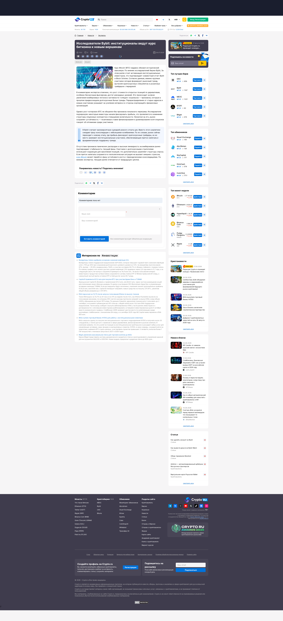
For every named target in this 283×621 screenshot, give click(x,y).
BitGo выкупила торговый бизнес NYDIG (192, 298)
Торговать (197, 80)
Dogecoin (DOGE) (81, 527)
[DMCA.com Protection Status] (141, 602)
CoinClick (181, 173)
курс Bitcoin (81, 157)
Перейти (198, 138)
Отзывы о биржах (148, 524)
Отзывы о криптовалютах (151, 527)
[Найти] (99, 19)
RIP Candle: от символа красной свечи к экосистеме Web (194, 347)
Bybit (88, 62)
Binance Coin (180, 223)
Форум (144, 531)
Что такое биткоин (82, 503)
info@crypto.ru (204, 518)
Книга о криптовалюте (150, 541)
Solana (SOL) (79, 524)
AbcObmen (181, 146)
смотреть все (188, 123)
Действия (198, 197)
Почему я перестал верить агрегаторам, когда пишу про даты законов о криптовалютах (194, 381)
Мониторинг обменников (128, 503)
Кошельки (121, 26)
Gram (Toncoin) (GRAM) (83, 520)
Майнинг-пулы (160, 26)
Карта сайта (146, 534)
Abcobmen (123, 506)
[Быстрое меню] (184, 20)
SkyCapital (181, 155)
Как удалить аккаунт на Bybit (182, 440)
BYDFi (179, 106)
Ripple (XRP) (79, 513)
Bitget (179, 115)
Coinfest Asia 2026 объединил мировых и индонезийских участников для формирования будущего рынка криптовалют (194, 284)
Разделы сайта (148, 499)
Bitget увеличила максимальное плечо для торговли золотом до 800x (105, 335)
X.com (199, 35)
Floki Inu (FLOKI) (81, 534)
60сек (121, 513)
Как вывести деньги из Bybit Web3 (184, 448)
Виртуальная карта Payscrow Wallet (184, 474)
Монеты (78, 499)
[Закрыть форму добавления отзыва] (160, 209)
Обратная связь (99, 554)
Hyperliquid (181, 214)
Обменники (107, 26)
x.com (169, 20)
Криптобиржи (103, 499)
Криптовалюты (80, 26)
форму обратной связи (197, 517)
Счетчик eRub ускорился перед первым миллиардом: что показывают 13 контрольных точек (194, 413)
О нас (88, 554)
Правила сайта (191, 554)
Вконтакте (206, 35)
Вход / (192, 19)
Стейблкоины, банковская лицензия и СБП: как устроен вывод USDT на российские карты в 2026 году (194, 363)
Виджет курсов (147, 545)
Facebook (202, 35)
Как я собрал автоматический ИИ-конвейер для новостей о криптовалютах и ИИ (194, 397)
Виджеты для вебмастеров (125, 554)
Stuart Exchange (184, 137)
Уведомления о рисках (145, 554)
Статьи (146, 26)
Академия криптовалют (151, 538)
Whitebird (122, 527)
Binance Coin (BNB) (82, 517)
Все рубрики (176, 26)
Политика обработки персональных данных (170, 554)
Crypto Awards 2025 (198, 26)
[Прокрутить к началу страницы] (278, 607)
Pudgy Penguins (181, 234)
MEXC (179, 97)
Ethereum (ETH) (80, 506)
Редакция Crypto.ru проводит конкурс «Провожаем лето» (191, 47)
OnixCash (181, 164)
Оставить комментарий (94, 239)
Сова (121, 520)
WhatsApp (191, 35)
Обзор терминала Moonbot (181, 456)
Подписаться (191, 570)
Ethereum (181, 205)
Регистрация (200, 19)
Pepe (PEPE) (79, 531)
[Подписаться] (202, 63)
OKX (179, 79)
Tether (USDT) (80, 510)
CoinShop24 (123, 524)
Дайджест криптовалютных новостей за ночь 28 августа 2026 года (194, 320)
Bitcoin (79, 62)
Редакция (110, 554)
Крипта (122, 517)
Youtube (157, 20)
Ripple (179, 244)
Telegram (163, 20)
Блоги (144, 520)
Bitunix (99, 513)
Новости (134, 26)
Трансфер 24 (124, 531)
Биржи (94, 26)
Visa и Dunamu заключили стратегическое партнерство (194, 309)
